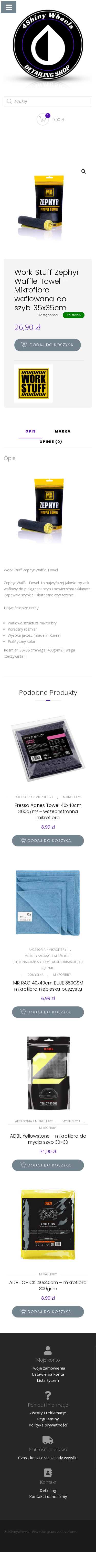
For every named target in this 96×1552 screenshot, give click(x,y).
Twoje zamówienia (48, 1368)
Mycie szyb (71, 1121)
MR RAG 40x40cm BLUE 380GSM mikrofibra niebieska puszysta (48, 986)
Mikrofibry (72, 797)
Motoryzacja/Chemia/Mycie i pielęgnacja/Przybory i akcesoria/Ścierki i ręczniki (48, 962)
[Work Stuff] (33, 383)
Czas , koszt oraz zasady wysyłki (48, 1457)
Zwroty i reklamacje (48, 1412)
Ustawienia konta (48, 1374)
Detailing (48, 1490)
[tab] (30, 433)
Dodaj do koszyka (51, 345)
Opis (30, 431)
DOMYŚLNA (35, 974)
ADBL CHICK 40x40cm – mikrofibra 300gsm (48, 1285)
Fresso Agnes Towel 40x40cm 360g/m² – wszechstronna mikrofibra (48, 811)
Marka (63, 431)
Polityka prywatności (48, 1424)
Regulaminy (48, 1418)
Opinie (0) (50, 442)
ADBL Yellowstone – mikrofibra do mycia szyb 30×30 (48, 1139)
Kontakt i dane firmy (48, 1496)
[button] (83, 171)
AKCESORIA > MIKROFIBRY (34, 797)
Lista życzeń (48, 1380)
